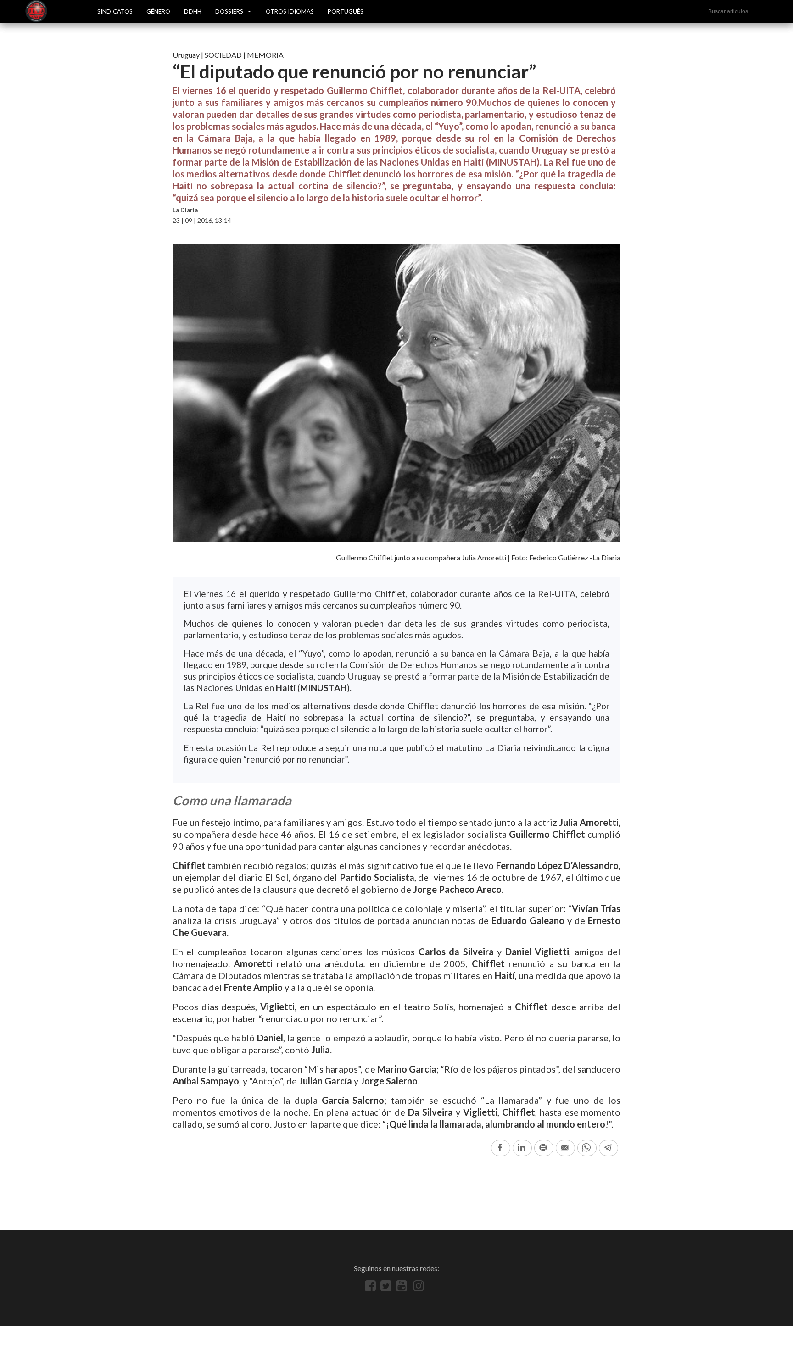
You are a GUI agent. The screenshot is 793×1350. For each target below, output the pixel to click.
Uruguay (186, 54)
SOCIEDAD (223, 54)
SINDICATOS (115, 11)
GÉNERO (158, 11)
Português (345, 11)
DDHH (192, 11)
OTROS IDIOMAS (290, 11)
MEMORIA (265, 54)
